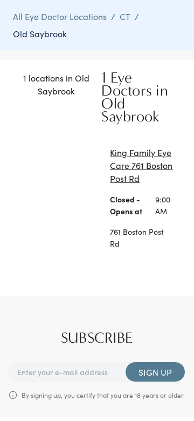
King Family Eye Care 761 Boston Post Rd (141, 165)
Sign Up (155, 372)
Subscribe (97, 337)
